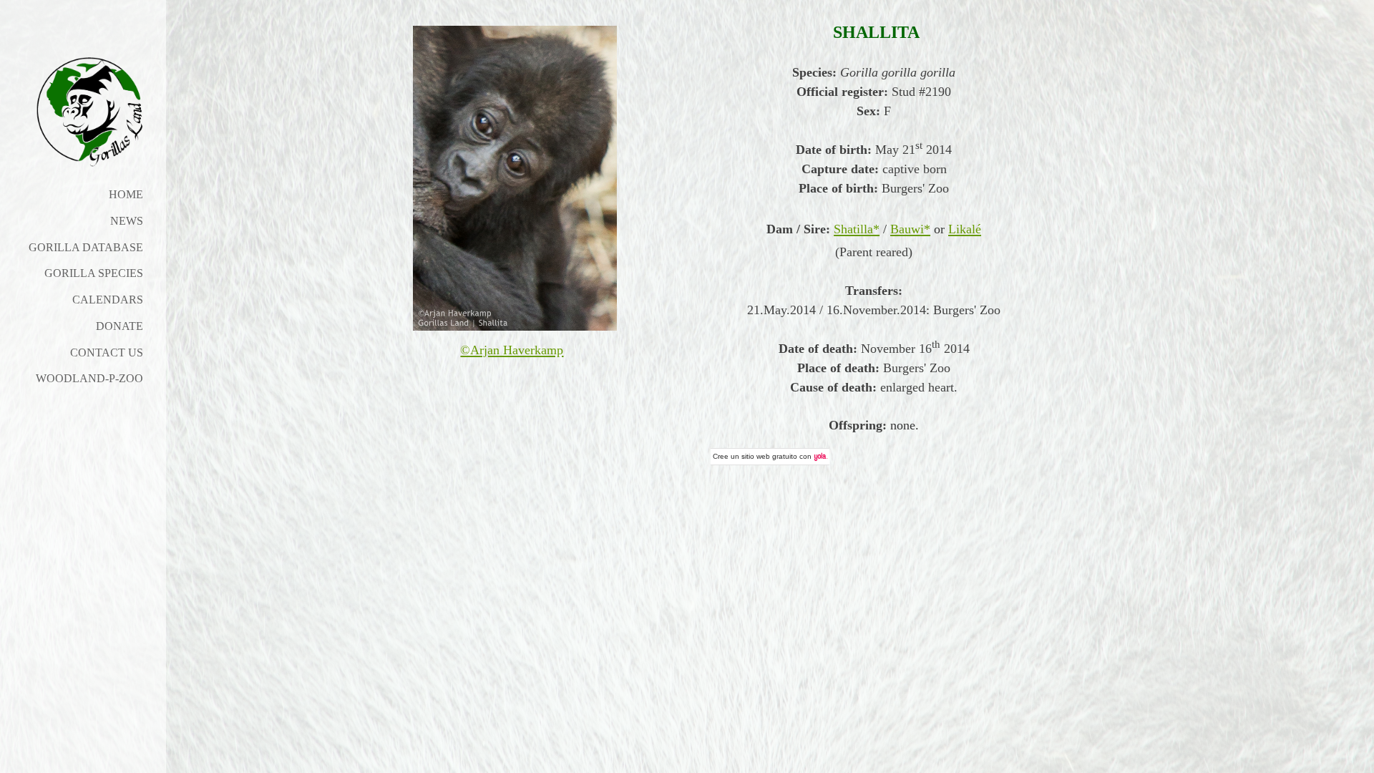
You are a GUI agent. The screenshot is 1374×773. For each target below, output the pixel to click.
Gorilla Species (93, 273)
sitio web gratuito (769, 456)
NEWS (126, 221)
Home (126, 194)
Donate (119, 326)
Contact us (106, 352)
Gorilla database (86, 247)
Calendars (107, 299)
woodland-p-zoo (89, 378)
